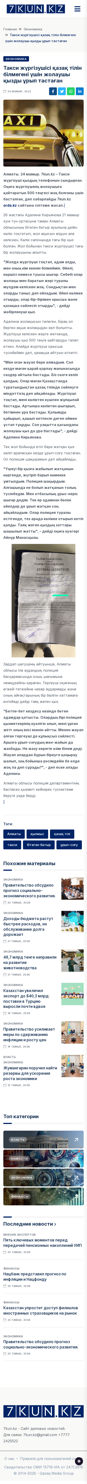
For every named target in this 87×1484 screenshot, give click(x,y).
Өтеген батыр (39, 845)
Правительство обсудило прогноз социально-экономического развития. (29, 890)
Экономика (32, 29)
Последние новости (28, 1224)
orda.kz (10, 205)
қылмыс (37, 834)
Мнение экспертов (19, 1234)
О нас (9, 1458)
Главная (10, 29)
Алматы (14, 834)
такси (12, 845)
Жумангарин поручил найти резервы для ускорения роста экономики (30, 1073)
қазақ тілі (62, 834)
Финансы (11, 1268)
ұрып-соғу (69, 845)
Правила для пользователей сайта (51, 1458)
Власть (9, 1057)
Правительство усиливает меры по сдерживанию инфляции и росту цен (29, 1034)
